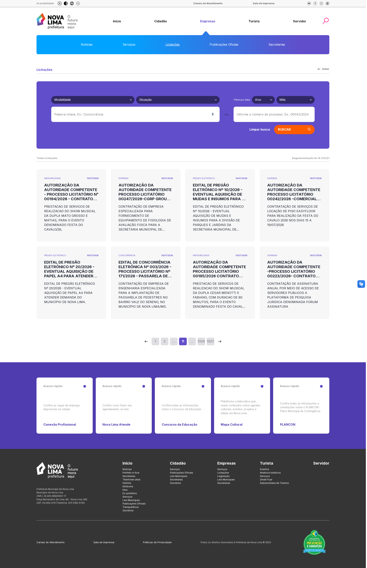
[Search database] (146, 341)
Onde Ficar (266, 479)
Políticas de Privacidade (157, 542)
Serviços (129, 44)
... (173, 341)
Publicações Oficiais (224, 44)
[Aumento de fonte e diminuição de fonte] (60, 3)
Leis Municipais (131, 500)
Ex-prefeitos (130, 493)
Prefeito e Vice (131, 472)
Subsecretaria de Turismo (274, 483)
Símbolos (128, 486)
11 (183, 341)
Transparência (131, 507)
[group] (117, 21)
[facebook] (315, 3)
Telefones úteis (131, 479)
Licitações (173, 44)
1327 (210, 341)
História (127, 483)
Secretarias (277, 44)
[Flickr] (327, 3)
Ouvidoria (128, 510)
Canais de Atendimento (51, 542)
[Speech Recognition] (213, 114)
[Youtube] (309, 3)
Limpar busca (259, 129)
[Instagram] (321, 3)
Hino (125, 489)
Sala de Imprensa (103, 542)
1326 (201, 341)
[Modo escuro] (66, 3)
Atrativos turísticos (270, 472)
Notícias (87, 44)
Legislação (223, 476)
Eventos (264, 469)
